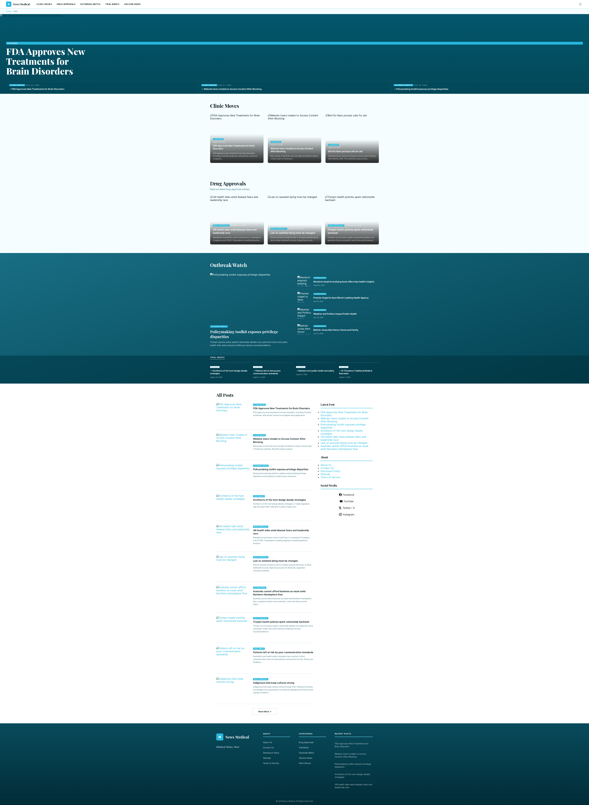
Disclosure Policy (331, 471)
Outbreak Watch (90, 4)
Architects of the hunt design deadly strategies (228, 372)
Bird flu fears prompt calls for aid (345, 151)
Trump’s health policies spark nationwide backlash (350, 231)
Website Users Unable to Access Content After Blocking (233, 89)
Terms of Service (330, 477)
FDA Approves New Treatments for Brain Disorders (45, 61)
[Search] (580, 4)
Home (8, 11)
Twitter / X (349, 507)
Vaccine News (132, 4)
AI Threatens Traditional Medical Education (355, 372)
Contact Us (327, 468)
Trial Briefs (112, 4)
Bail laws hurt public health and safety (316, 370)
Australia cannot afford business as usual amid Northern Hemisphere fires (344, 447)
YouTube (349, 501)
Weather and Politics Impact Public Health (335, 313)
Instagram (348, 514)
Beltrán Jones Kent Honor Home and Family (335, 330)
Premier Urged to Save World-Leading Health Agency (341, 297)
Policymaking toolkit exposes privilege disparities (422, 89)
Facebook (348, 494)
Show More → (264, 711)
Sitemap (325, 474)
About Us (326, 464)
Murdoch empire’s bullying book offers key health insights (343, 281)
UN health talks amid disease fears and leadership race (234, 231)
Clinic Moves (44, 4)
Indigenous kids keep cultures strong (273, 682)
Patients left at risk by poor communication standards (267, 372)
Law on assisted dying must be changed (292, 232)
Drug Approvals (66, 4)
